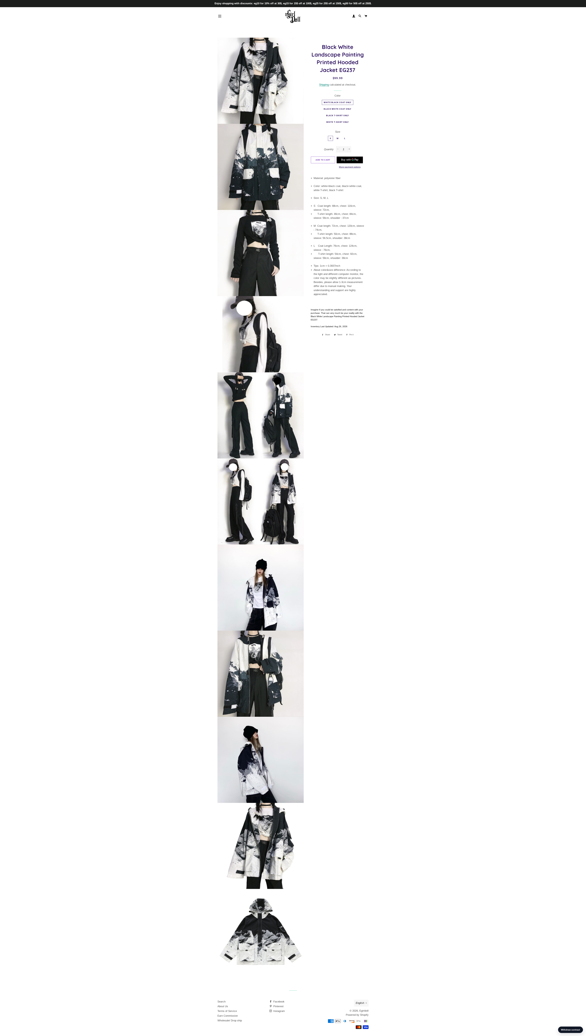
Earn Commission (227, 1015)
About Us (222, 1006)
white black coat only (337, 102)
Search (221, 1001)
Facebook (278, 1001)
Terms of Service (227, 1011)
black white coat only (337, 109)
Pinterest (278, 1006)
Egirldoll (364, 1010)
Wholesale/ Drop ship (229, 1020)
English (360, 1003)
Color (338, 95)
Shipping (324, 84)
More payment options (350, 167)
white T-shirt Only (337, 122)
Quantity (329, 149)
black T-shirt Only (337, 115)
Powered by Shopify (357, 1014)
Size (337, 131)
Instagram (279, 1011)
